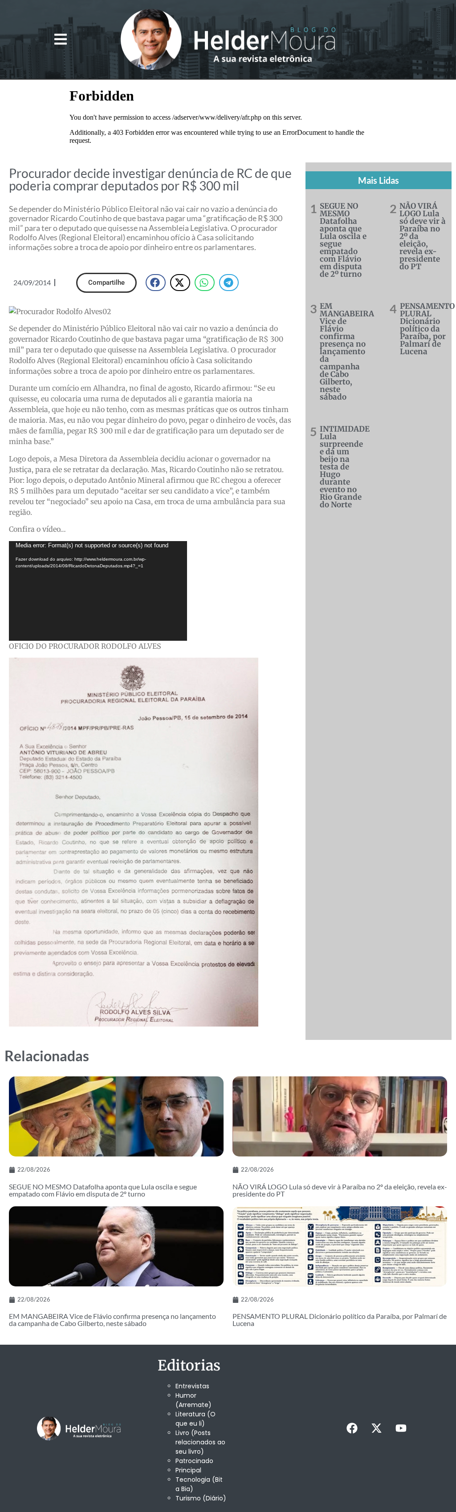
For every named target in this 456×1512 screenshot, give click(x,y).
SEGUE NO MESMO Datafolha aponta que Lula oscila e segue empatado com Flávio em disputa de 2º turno (343, 240)
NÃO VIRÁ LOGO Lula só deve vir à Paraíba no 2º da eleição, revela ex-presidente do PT (339, 1190)
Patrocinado (194, 1460)
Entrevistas (192, 1386)
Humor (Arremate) (193, 1400)
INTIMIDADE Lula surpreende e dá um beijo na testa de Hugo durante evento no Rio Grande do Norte (345, 466)
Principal (188, 1470)
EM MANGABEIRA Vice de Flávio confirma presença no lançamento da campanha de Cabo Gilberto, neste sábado (347, 351)
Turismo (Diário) (200, 1498)
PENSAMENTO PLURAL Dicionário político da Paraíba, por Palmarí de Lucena (427, 328)
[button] (60, 39)
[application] (98, 591)
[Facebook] (352, 1428)
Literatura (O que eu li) (195, 1419)
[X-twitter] (377, 1428)
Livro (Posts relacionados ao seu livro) (200, 1442)
